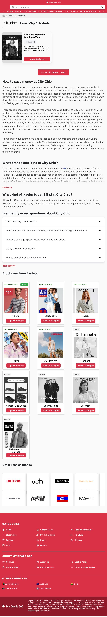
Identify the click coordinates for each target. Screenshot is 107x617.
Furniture (79, 535)
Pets (8, 545)
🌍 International (43, 588)
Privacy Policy (13, 567)
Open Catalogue (37, 59)
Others (43, 545)
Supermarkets (31, 12)
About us (44, 562)
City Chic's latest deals (53, 72)
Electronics (71, 12)
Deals (18, 12)
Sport (42, 540)
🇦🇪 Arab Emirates (10, 584)
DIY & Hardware (88, 12)
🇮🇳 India (74, 584)
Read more (7, 187)
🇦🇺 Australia (42, 584)
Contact (10, 562)
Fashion (11, 16)
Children (78, 540)
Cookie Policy (81, 562)
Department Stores (51, 12)
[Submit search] (102, 7)
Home (10, 12)
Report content (47, 567)
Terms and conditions (85, 567)
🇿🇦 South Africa (9, 588)
